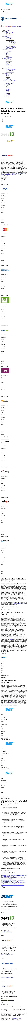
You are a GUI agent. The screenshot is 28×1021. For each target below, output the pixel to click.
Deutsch (4, 26)
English (8, 26)
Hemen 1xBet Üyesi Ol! (6, 116)
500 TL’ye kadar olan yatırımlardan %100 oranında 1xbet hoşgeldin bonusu (13, 174)
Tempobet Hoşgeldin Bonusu (7, 977)
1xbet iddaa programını (11, 702)
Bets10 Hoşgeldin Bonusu (6, 931)
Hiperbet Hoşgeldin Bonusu (7, 954)
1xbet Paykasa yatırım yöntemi (19, 603)
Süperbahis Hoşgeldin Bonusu (7, 1000)
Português (18, 26)
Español (13, 26)
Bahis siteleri (12, 639)
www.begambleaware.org (16, 1018)
